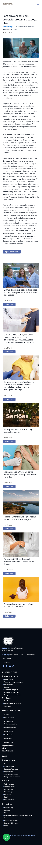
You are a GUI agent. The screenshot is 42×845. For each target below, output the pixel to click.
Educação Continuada (11, 710)
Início (4, 27)
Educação (10, 27)
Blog (4, 748)
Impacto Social (8, 746)
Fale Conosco (7, 751)
